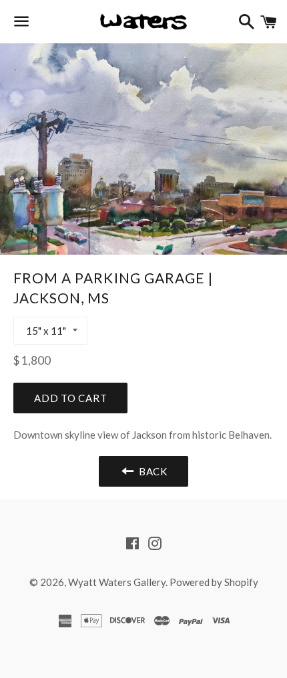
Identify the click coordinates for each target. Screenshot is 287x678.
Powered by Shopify (214, 582)
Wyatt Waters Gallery (117, 582)
